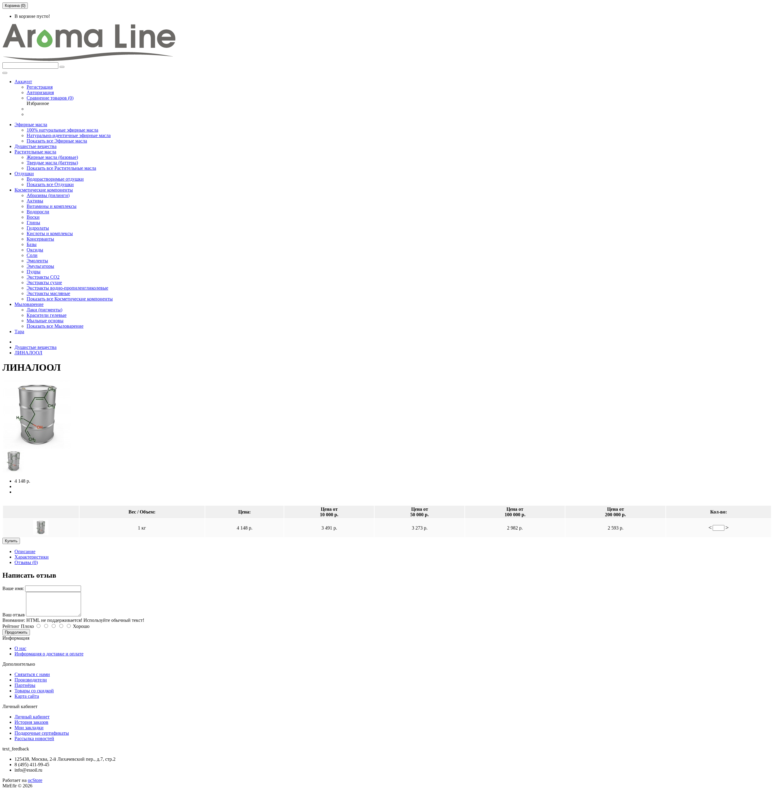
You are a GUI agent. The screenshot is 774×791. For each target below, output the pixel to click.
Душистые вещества (36, 146)
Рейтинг (11, 626)
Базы (32, 244)
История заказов (31, 722)
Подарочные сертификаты (42, 733)
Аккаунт (23, 81)
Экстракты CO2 (43, 277)
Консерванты (40, 238)
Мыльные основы (45, 320)
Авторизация (40, 92)
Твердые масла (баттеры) (52, 162)
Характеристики (32, 557)
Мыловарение (29, 304)
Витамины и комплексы (51, 206)
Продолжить (16, 632)
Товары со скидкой (34, 690)
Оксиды (35, 249)
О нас (20, 648)
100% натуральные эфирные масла (62, 130)
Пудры (34, 271)
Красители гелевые (47, 315)
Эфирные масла (31, 124)
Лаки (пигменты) (44, 309)
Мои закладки (29, 727)
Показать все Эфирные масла (57, 140)
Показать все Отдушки (50, 184)
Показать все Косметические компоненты (70, 298)
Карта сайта (27, 696)
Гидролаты (38, 228)
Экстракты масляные (48, 293)
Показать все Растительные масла (61, 168)
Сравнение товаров (50, 97)
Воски (33, 217)
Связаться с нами (32, 674)
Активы (35, 200)
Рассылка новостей (34, 738)
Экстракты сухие (44, 282)
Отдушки (24, 173)
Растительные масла (35, 151)
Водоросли (38, 211)
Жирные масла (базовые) (52, 157)
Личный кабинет (32, 716)
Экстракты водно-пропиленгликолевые (67, 287)
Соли (32, 255)
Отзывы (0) (26, 562)
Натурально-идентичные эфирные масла (69, 135)
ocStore (35, 780)
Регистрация (40, 87)
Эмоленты (37, 260)
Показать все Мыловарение (55, 326)
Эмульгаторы (40, 266)
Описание (25, 551)
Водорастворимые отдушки (55, 179)
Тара (19, 331)
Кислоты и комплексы (50, 233)
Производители (31, 679)
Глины (33, 222)
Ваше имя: (13, 588)
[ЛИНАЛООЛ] (36, 447)
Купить (11, 541)
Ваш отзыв (13, 614)
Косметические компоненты (44, 189)
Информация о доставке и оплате (49, 653)
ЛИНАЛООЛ (28, 352)
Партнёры (25, 685)
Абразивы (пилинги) (48, 195)
